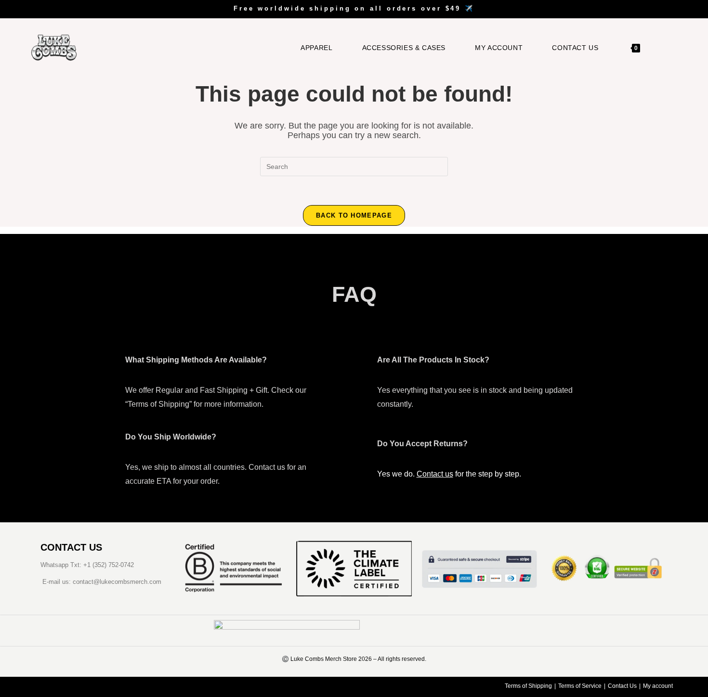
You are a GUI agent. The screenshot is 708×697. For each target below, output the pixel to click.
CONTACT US (71, 547)
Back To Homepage (354, 215)
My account (658, 686)
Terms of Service (580, 686)
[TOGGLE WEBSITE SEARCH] (662, 48)
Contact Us (622, 686)
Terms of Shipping (528, 686)
